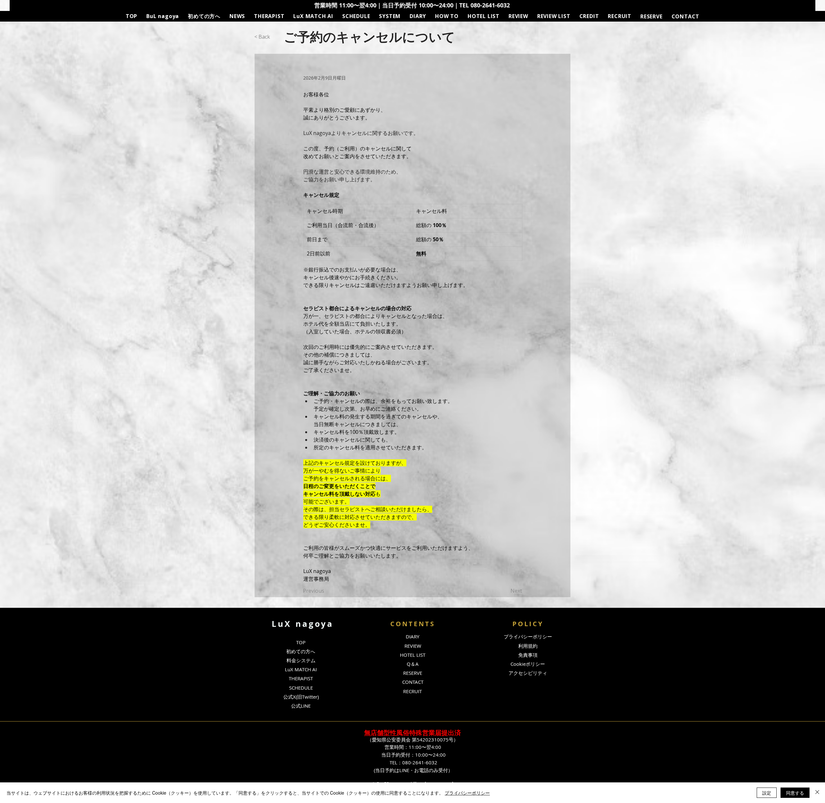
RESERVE (412, 673)
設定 (766, 792)
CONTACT (412, 682)
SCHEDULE (301, 687)
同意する (795, 792)
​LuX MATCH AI (301, 669)
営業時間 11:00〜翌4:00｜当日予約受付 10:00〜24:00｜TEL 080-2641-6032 (412, 5)
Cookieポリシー (527, 664)
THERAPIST (301, 678)
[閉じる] (817, 793)
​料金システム (300, 660)
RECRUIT (412, 691)
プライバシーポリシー (467, 792)
